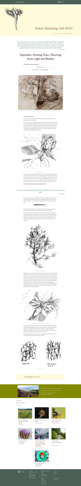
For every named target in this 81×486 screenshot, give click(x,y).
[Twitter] (39, 67)
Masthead (42, 479)
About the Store (55, 473)
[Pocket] (43, 67)
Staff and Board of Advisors (45, 475)
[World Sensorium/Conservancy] (60, 2)
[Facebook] (37, 67)
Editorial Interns (43, 480)
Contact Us (54, 472)
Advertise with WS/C (44, 484)
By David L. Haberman (40, 443)
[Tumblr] (42, 67)
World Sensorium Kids (32, 478)
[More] (44, 67)
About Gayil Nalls (43, 474)
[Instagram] (38, 67)
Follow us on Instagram (32, 474)
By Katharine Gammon (56, 421)
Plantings (19, 401)
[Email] (36, 67)
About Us (42, 473)
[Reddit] (41, 67)
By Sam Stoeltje (23, 442)
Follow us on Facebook (32, 475)
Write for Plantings (43, 481)
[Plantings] (27, 2)
